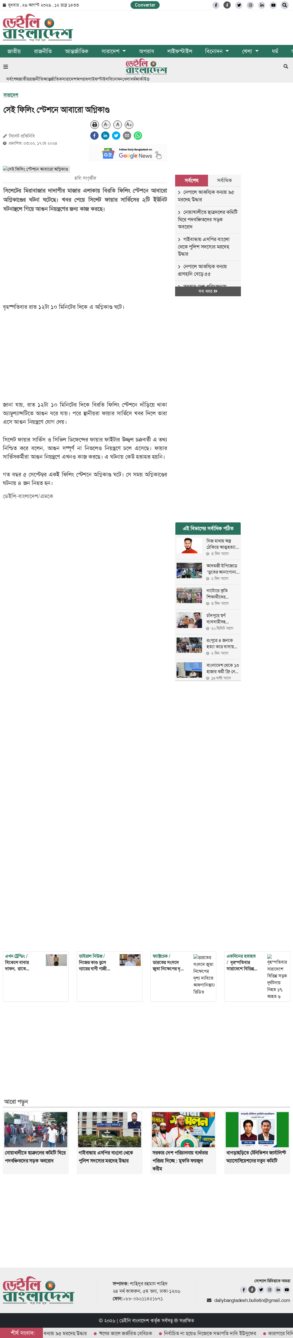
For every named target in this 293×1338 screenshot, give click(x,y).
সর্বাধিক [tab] (224, 180)
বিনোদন (115, 79)
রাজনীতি (43, 51)
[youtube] (286, 1289)
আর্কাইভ (142, 79)
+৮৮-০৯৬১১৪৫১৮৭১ (143, 1298)
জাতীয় (14, 51)
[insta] (269, 1289)
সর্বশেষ (12, 79)
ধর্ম (275, 51)
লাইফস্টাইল (179, 51)
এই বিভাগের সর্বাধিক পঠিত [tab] (208, 528)
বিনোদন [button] (214, 51)
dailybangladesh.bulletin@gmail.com (252, 1300)
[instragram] (250, 5)
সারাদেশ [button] (111, 51)
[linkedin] (261, 5)
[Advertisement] (89, 258)
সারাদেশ (69, 79)
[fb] (215, 5)
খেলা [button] (248, 51)
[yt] (273, 5)
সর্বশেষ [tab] (191, 180)
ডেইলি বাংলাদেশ (134, 1320)
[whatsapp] (138, 135)
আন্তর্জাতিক (76, 51)
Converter (145, 5)
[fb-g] (227, 5)
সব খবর (206, 291)
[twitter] (238, 5)
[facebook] (94, 135)
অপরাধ (146, 51)
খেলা (126, 79)
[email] (127, 135)
